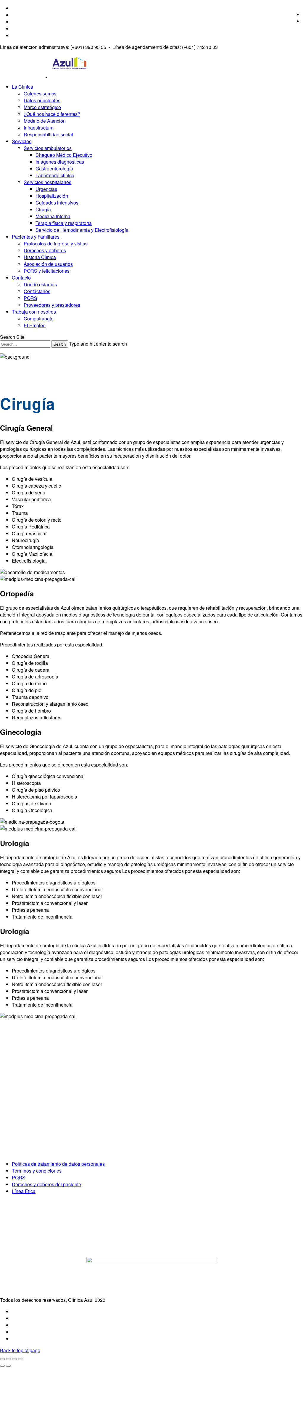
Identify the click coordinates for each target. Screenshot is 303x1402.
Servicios (21, 141)
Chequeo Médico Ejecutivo (64, 154)
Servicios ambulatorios (48, 148)
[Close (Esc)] (2, 1359)
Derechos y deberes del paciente (46, 1184)
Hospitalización (52, 195)
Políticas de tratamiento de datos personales (58, 1163)
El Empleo (35, 325)
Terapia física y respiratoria (64, 223)
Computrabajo (39, 318)
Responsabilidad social (48, 134)
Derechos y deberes (45, 250)
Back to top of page (20, 1350)
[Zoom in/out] (20, 1359)
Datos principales (42, 100)
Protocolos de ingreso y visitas (56, 243)
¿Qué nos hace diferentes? (52, 114)
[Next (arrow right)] (8, 1366)
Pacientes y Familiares (35, 236)
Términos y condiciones (37, 1170)
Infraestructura (39, 127)
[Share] (8, 1359)
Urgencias (46, 189)
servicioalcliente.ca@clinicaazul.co (41, 1137)
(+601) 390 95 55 (25, 1095)
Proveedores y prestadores (52, 304)
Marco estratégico (42, 107)
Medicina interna (53, 216)
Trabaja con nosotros (34, 311)
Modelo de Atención (45, 120)
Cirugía (43, 209)
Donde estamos (40, 284)
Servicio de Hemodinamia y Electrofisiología (82, 229)
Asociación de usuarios (48, 264)
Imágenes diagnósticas (60, 161)
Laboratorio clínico (55, 175)
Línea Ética (24, 1191)
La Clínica (22, 86)
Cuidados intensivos (57, 202)
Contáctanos (37, 291)
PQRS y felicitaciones (47, 270)
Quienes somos (40, 93)
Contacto (21, 277)
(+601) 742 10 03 (25, 1110)
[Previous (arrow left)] (2, 1366)
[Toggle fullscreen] (14, 1359)
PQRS (30, 298)
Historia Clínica (40, 257)
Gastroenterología (54, 168)
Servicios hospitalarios (47, 182)
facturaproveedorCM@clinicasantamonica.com (53, 1152)
